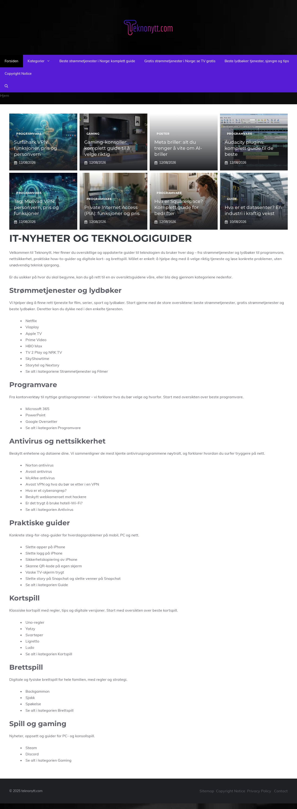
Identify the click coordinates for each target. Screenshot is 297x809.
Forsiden (11, 61)
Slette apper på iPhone (45, 547)
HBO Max (34, 346)
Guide (232, 199)
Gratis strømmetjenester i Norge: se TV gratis (179, 61)
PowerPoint (35, 415)
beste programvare (226, 397)
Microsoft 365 (37, 408)
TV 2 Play (34, 352)
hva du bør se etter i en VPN (75, 484)
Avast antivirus (39, 471)
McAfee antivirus (40, 478)
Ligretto (32, 641)
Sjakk (30, 697)
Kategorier (36, 61)
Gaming (93, 133)
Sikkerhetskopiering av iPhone (51, 559)
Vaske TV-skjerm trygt (45, 572)
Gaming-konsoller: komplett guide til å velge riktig (107, 148)
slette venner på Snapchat (98, 578)
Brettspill (66, 710)
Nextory (52, 365)
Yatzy (30, 628)
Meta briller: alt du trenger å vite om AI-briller (178, 148)
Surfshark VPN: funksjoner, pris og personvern (35, 148)
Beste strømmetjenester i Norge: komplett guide (97, 61)
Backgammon (37, 691)
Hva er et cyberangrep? (46, 490)
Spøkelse (33, 703)
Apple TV (34, 333)
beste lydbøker (22, 309)
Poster (163, 133)
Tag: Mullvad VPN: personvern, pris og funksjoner (36, 207)
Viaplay (32, 327)
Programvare (29, 133)
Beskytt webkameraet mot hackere (56, 496)
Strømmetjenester (75, 371)
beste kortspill (164, 610)
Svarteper (34, 635)
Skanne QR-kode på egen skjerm (54, 566)
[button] (6, 86)
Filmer (102, 371)
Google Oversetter (41, 421)
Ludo (30, 647)
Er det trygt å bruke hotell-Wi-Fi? (54, 503)
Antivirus (65, 509)
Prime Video (36, 339)
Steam (31, 747)
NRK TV (55, 352)
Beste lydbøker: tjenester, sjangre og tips (257, 61)
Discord (32, 754)
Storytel (32, 365)
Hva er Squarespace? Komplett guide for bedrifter (178, 207)
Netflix (31, 320)
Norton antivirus (40, 465)
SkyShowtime (37, 358)
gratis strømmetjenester (258, 302)
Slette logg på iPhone (44, 553)
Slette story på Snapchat (47, 578)
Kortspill (65, 654)
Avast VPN (35, 484)
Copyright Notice (18, 73)
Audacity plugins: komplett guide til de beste (249, 148)
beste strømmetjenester (214, 302)
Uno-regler (35, 622)
